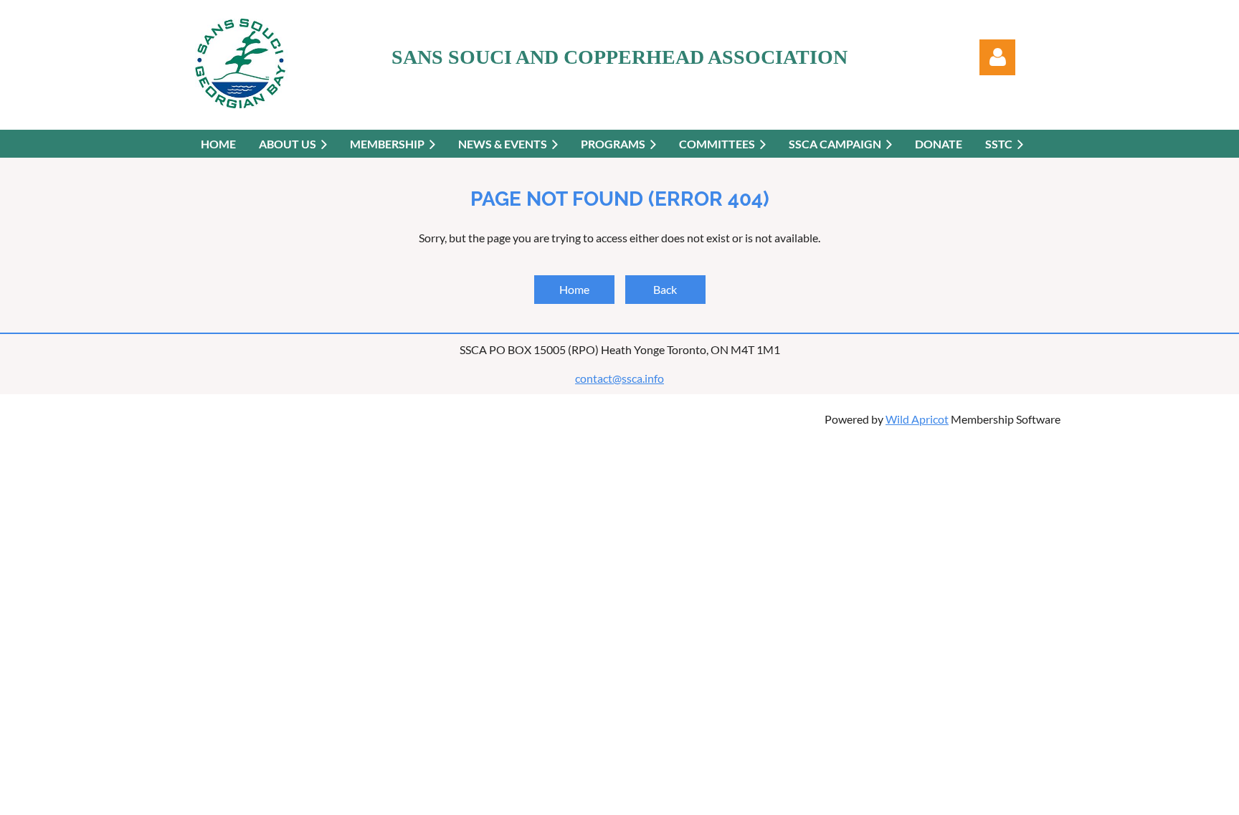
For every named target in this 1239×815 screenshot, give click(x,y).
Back (665, 289)
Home (574, 289)
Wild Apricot (917, 419)
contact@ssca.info (619, 378)
